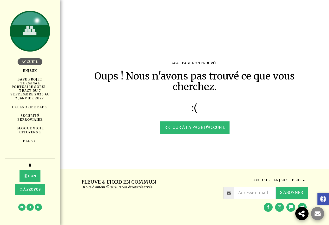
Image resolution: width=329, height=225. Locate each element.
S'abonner (291, 192)
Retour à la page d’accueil (194, 127)
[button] (22, 207)
